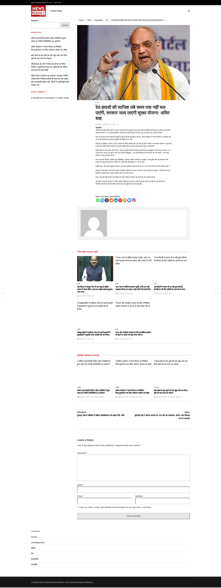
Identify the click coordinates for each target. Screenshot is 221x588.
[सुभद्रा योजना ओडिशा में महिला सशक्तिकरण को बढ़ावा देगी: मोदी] (3, 294)
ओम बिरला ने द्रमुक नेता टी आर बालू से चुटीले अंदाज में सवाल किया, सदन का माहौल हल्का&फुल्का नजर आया (94, 289)
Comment (82, 453)
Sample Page (56, 11)
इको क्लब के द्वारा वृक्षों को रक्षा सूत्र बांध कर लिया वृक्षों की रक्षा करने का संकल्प (171, 391)
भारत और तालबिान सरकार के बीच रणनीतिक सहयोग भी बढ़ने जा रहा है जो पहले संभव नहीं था (133, 333)
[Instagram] (134, 200)
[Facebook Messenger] (129, 200)
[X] (107, 200)
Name (80, 485)
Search (34, 20)
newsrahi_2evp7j (98, 397)
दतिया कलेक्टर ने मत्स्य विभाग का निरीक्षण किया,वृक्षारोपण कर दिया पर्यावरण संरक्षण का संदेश (132, 391)
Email (80, 496)
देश (97, 102)
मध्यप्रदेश (34, 559)
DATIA (157, 387)
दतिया (80, 387)
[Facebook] (102, 200)
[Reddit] (111, 200)
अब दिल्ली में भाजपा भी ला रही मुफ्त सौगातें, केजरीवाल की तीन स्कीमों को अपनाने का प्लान (169, 288)
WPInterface (89, 582)
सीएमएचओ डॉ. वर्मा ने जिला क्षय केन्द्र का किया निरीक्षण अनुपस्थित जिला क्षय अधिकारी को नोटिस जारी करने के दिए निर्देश (49, 67)
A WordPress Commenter (43, 98)
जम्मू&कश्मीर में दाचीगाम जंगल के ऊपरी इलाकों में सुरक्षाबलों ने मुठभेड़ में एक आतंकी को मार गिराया (93, 333)
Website (139, 496)
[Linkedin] (116, 200)
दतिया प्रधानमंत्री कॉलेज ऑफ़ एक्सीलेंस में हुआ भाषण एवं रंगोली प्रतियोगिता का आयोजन (93, 391)
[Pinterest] (120, 200)
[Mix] (125, 200)
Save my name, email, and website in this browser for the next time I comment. (115, 507)
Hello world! (63, 98)
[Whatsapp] (98, 200)
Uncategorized (37, 542)
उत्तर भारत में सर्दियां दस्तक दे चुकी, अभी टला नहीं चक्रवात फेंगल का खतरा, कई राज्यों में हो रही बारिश (133, 288)
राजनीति (34, 564)
